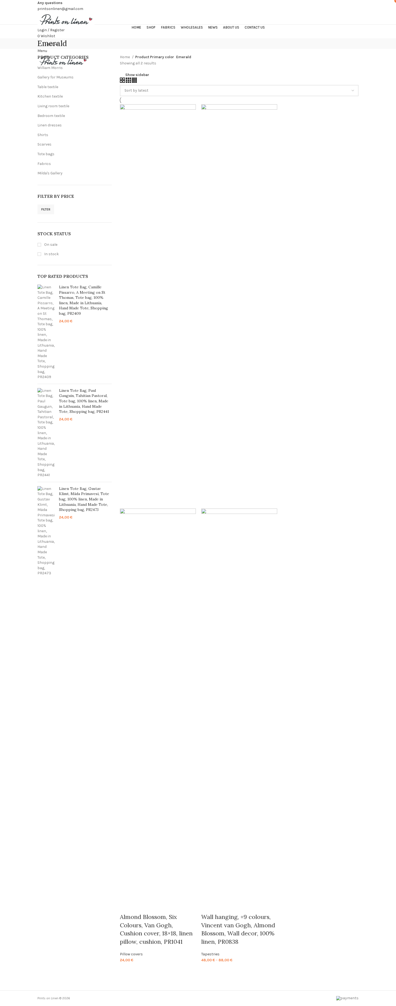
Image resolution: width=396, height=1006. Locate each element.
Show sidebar (137, 75)
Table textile (47, 87)
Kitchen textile (50, 96)
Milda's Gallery (49, 173)
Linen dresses (49, 125)
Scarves (44, 144)
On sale (50, 244)
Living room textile (53, 106)
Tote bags (45, 154)
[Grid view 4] (134, 81)
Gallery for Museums (55, 77)
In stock (51, 254)
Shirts (42, 135)
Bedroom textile (51, 115)
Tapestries (210, 954)
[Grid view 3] (129, 81)
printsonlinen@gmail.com (60, 8)
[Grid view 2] (123, 81)
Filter (45, 209)
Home (125, 57)
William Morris (50, 67)
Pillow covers (131, 954)
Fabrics (44, 163)
